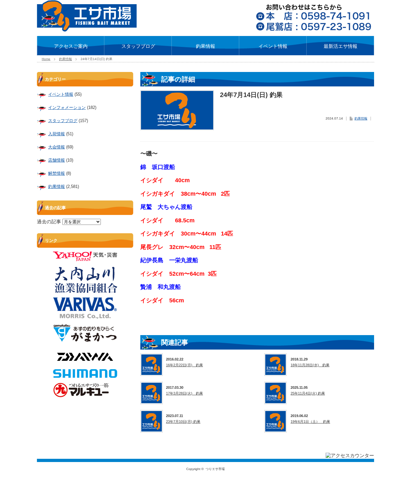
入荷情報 (56, 133)
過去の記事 (49, 221)
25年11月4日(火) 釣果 (308, 393)
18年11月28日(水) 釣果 (310, 365)
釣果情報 (205, 46)
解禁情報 (56, 173)
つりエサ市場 (215, 469)
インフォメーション (67, 107)
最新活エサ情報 (340, 46)
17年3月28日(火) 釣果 (184, 393)
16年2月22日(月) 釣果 (184, 365)
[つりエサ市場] (87, 29)
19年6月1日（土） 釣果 (310, 421)
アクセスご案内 (71, 46)
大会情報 (56, 147)
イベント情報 (272, 46)
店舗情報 (56, 160)
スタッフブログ (138, 46)
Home (46, 59)
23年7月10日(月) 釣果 (183, 421)
